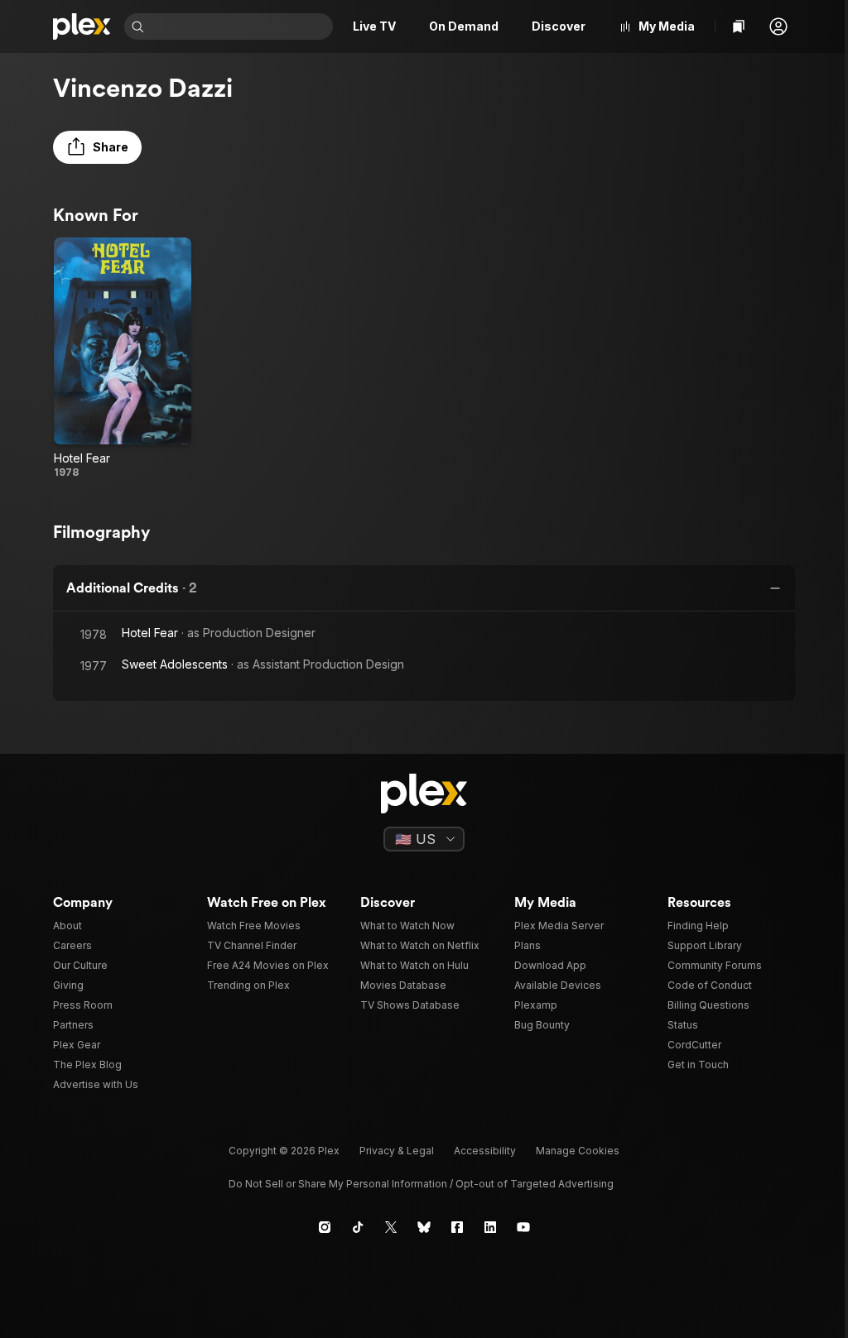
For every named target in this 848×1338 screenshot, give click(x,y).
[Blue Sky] (424, 1227)
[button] (778, 26)
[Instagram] (324, 1227)
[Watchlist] (738, 26)
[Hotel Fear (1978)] (122, 358)
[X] (390, 1227)
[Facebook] (457, 1227)
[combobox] (240, 26)
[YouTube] (523, 1227)
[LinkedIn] (490, 1227)
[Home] (82, 26)
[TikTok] (357, 1227)
